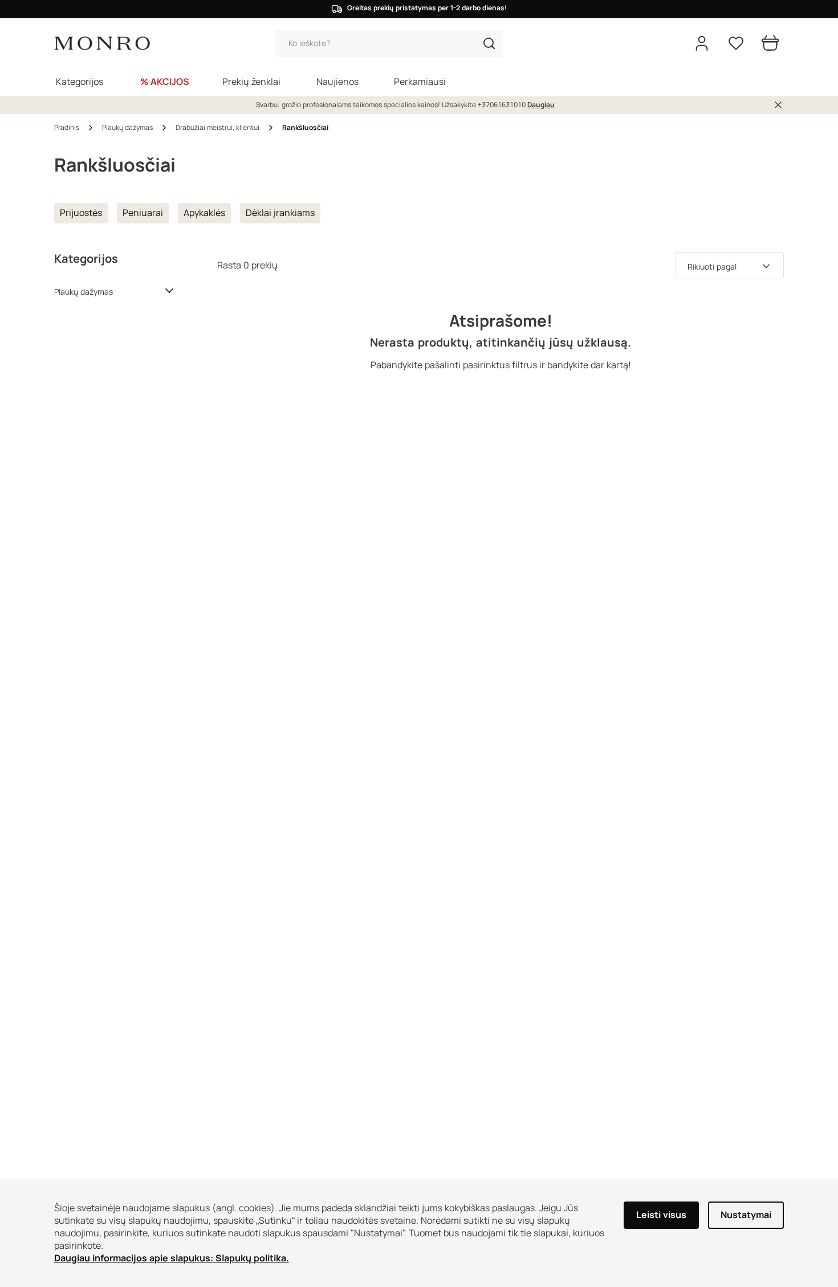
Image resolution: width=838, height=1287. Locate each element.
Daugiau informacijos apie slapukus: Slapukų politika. (171, 1258)
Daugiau (541, 105)
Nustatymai (746, 1215)
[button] (489, 43)
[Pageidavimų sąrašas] (736, 43)
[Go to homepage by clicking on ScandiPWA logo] (102, 43)
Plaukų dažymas (83, 291)
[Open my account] (701, 43)
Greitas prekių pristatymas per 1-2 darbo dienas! (427, 8)
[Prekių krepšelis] (770, 43)
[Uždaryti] (778, 105)
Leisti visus (661, 1215)
